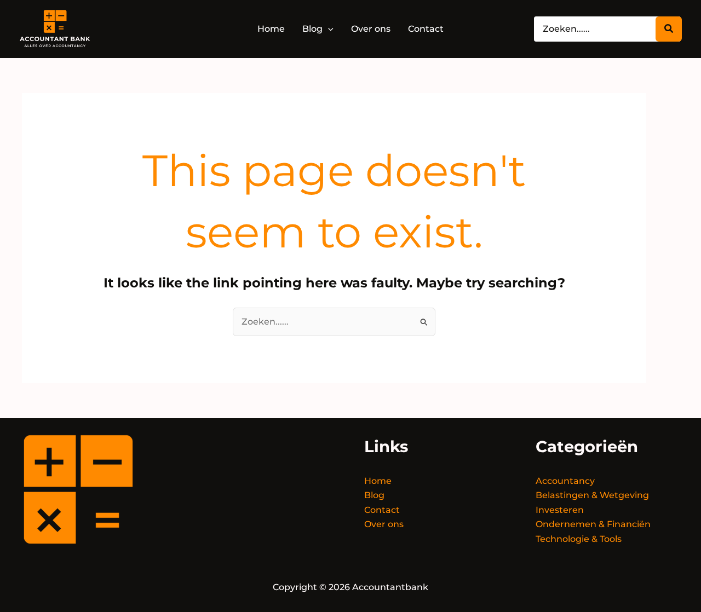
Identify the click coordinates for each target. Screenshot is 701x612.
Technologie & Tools (579, 539)
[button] (328, 29)
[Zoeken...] (669, 29)
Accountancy (565, 481)
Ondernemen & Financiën (593, 524)
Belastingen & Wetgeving (592, 495)
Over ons (384, 524)
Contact (382, 510)
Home (378, 481)
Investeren (560, 510)
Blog (374, 495)
